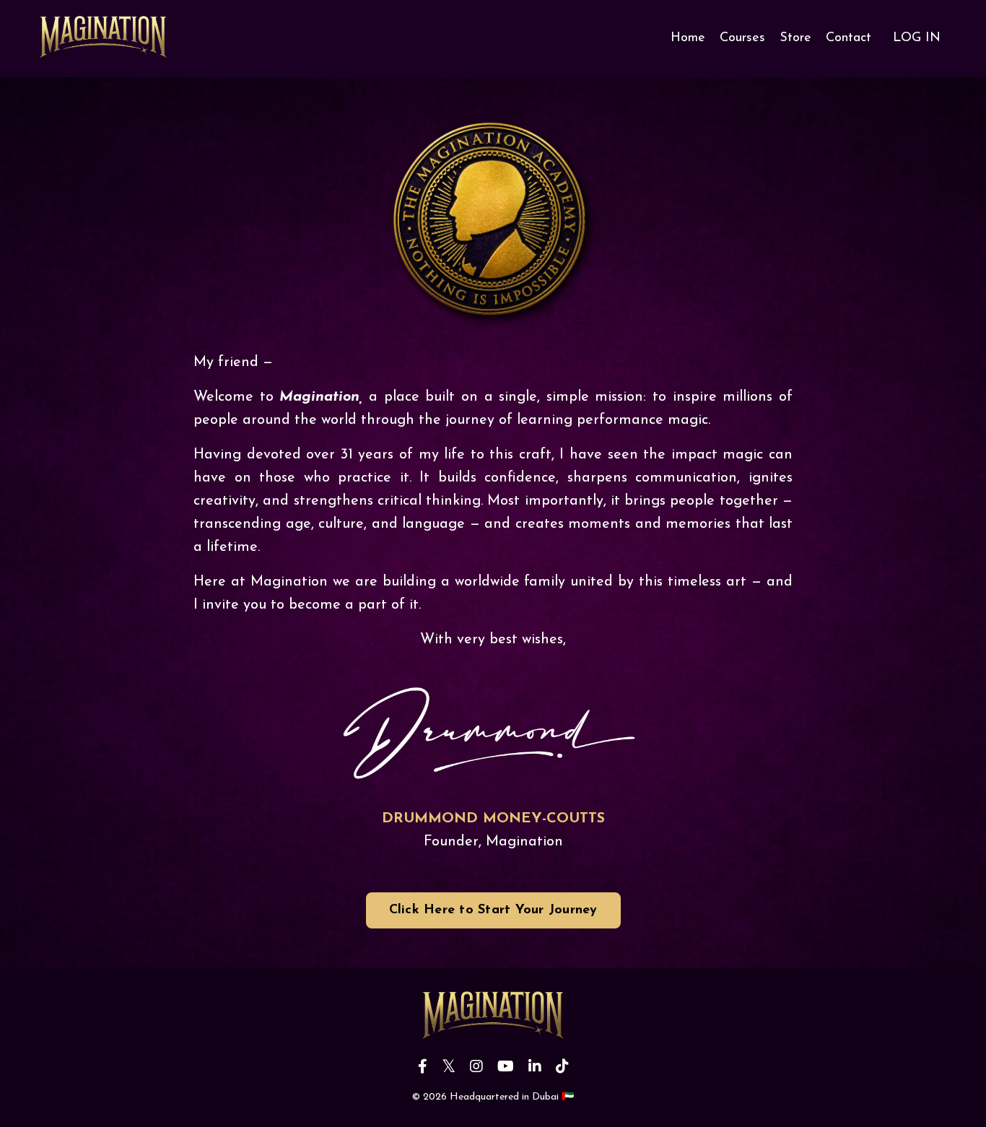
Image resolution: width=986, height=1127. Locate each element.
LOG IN (917, 38)
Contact (848, 38)
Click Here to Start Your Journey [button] (493, 910)
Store (795, 38)
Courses (742, 38)
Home (688, 38)
